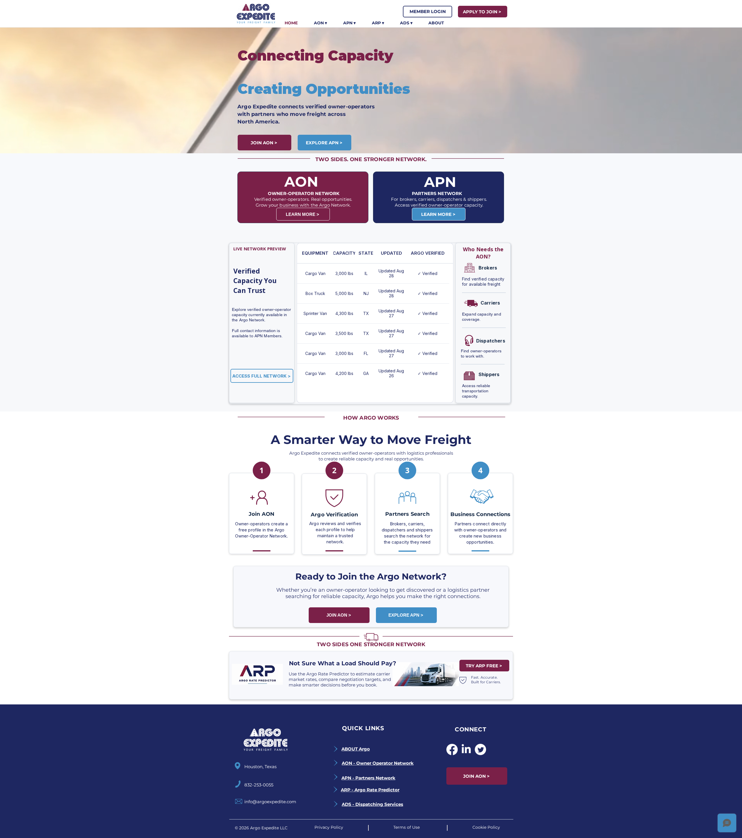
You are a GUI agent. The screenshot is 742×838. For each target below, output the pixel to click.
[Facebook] (452, 749)
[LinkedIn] (466, 749)
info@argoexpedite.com (270, 801)
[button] (320, 23)
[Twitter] (480, 749)
